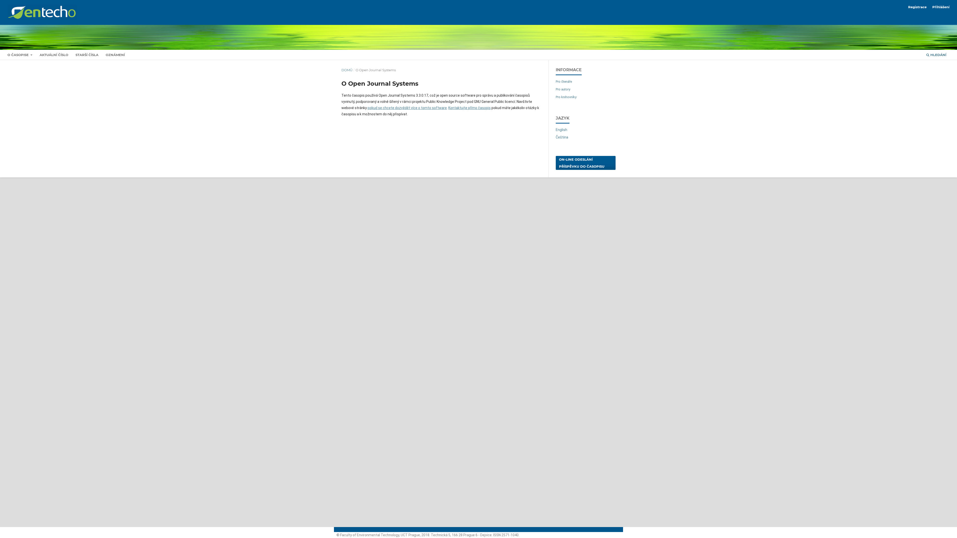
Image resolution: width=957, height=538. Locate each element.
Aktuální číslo (54, 55)
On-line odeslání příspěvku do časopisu (581, 162)
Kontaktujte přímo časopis (469, 108)
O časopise (18, 55)
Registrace (917, 7)
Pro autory (563, 89)
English (561, 130)
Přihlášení (941, 7)
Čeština (562, 137)
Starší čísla (87, 55)
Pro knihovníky (566, 97)
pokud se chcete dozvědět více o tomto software (407, 108)
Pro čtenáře (564, 81)
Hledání (937, 55)
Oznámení (115, 55)
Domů (346, 70)
